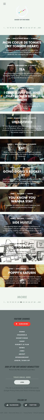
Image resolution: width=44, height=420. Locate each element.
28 (34, 28)
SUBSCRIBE (23, 324)
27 (32, 28)
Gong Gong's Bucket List (22, 173)
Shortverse (22, 338)
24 (24, 28)
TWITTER (33, 405)
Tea (22, 69)
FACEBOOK (14, 405)
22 (18, 28)
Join (22, 382)
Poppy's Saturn (22, 273)
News (22, 348)
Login (17, 360)
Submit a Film (22, 344)
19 (10, 28)
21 (15, 28)
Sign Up (26, 360)
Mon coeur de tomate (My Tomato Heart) (22, 44)
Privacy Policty (28, 413)
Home (22, 332)
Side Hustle (22, 222)
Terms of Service (29, 391)
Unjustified (22, 122)
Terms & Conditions (38, 413)
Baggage (22, 247)
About (22, 354)
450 (39, 28)
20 (13, 28)
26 (29, 28)
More (22, 297)
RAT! (22, 148)
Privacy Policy (15, 391)
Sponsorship (22, 357)
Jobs (22, 351)
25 (26, 28)
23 (21, 28)
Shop (22, 341)
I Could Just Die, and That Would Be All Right (22, 96)
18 (8, 28)
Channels (22, 335)
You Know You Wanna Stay (22, 199)
